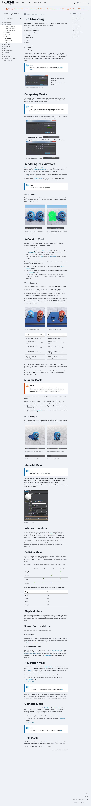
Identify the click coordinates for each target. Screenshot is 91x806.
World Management (10, 30)
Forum (17, 2)
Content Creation (8, 56)
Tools (5, 48)
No (83, 802)
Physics (7, 36)
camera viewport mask (40, 169)
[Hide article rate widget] (88, 799)
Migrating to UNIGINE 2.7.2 (10, 58)
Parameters (31, 176)
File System (7, 42)
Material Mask (75, 24)
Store (45, 2)
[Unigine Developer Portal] (8, 3)
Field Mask (74, 38)
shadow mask (38, 410)
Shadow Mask (75, 22)
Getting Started (7, 22)
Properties (7, 32)
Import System (8, 40)
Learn (29, 2)
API (4, 54)
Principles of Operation (9, 26)
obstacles (46, 708)
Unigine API (31, 682)
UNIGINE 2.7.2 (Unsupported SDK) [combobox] (11, 14)
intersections (50, 534)
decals (36, 168)
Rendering (7, 34)
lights (42, 168)
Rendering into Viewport (78, 18)
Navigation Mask (76, 34)
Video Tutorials (7, 24)
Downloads (37, 2)
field (45, 742)
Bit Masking (8, 38)
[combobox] (79, 3)
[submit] (20, 18)
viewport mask (38, 178)
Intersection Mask (76, 26)
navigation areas (48, 667)
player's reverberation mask (32, 653)
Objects (26, 168)
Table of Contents (8, 60)
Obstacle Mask (75, 36)
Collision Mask (75, 28)
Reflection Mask (76, 20)
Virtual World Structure (10, 28)
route (29, 670)
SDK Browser (7, 44)
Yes (77, 802)
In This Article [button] (77, 13)
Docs (23, 2)
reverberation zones (57, 650)
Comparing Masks (76, 16)
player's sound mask (32, 642)
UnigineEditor (7, 46)
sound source (48, 655)
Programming (7, 52)
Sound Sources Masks (77, 32)
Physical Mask (75, 30)
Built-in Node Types (8, 50)
